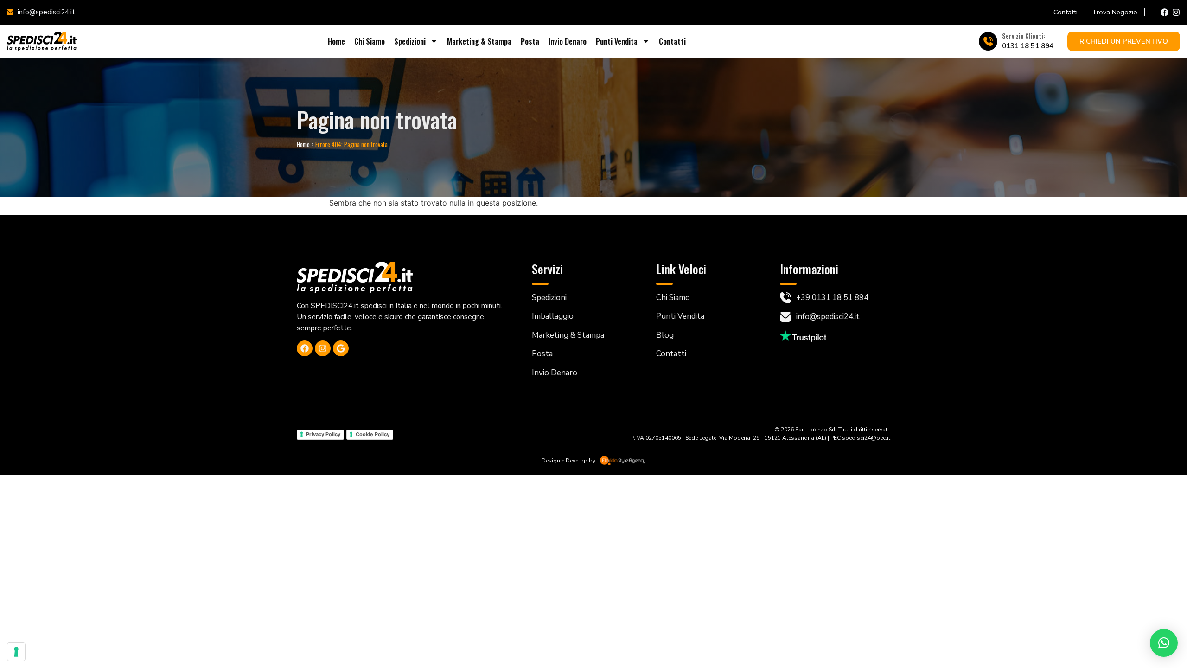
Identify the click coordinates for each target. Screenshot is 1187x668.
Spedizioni (410, 41)
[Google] (341, 348)
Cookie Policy (372, 434)
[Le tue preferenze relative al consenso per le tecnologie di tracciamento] (16, 652)
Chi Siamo (369, 41)
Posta (530, 41)
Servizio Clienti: (1023, 35)
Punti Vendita (617, 41)
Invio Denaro (568, 41)
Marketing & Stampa (479, 41)
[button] (1164, 643)
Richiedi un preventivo (1123, 41)
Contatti (672, 41)
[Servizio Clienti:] (988, 41)
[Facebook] (1164, 12)
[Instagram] (1176, 12)
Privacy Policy (323, 434)
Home (336, 41)
